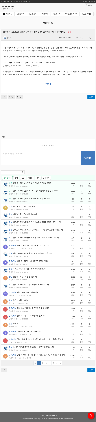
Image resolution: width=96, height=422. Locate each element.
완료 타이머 (57, 14)
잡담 (16, 178)
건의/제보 (46, 178)
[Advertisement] (48, 117)
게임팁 (30, 178)
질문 (23, 178)
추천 (48, 83)
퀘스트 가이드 (86, 14)
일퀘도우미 (20, 14)
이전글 (11, 97)
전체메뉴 (9, 14)
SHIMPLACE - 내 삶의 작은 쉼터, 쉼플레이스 (15, 1)
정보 (37, 178)
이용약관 (42, 415)
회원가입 (92, 1)
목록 (4, 97)
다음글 (19, 97)
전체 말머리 (7, 178)
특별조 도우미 (33, 14)
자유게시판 (48, 22)
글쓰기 (91, 97)
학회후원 (45, 14)
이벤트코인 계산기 (71, 14)
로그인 (85, 1)
